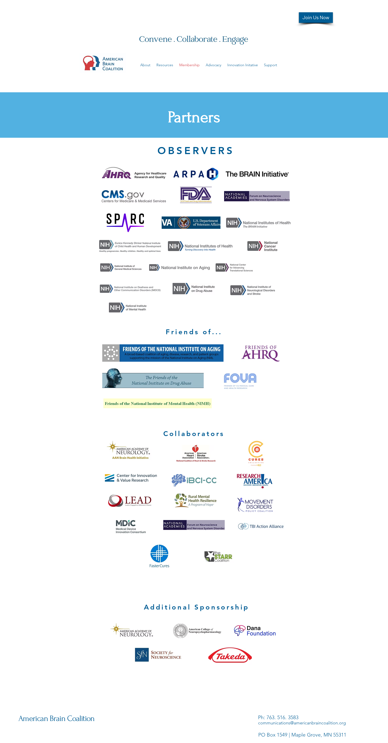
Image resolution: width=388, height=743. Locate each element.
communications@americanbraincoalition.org (302, 723)
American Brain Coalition (56, 718)
